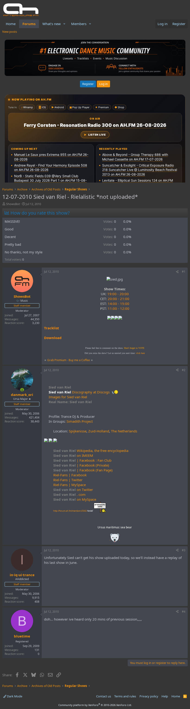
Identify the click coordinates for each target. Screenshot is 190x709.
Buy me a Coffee (79, 360)
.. (115, 539)
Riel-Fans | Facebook (70, 475)
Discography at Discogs (91, 392)
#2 (183, 370)
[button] (64, 24)
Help (165, 696)
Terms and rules (125, 696)
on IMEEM (73, 455)
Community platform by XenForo (95, 705)
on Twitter (73, 489)
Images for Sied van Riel (68, 397)
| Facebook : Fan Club (82, 460)
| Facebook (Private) (81, 465)
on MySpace (74, 499)
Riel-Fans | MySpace (69, 484)
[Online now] (22, 390)
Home (11, 23)
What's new (51, 23)
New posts (9, 31)
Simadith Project (79, 421)
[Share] (177, 271)
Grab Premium (57, 360)
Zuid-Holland (98, 431)
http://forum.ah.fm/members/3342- (73, 510)
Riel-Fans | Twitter (67, 479)
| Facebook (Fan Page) (83, 470)
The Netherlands (124, 431)
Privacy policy (148, 696)
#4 (183, 612)
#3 (183, 550)
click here (140, 353)
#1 (183, 272)
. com (69, 494)
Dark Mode (14, 696)
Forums (28, 23)
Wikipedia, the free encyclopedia (90, 450)
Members (78, 23)
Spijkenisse (77, 431)
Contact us (103, 696)
